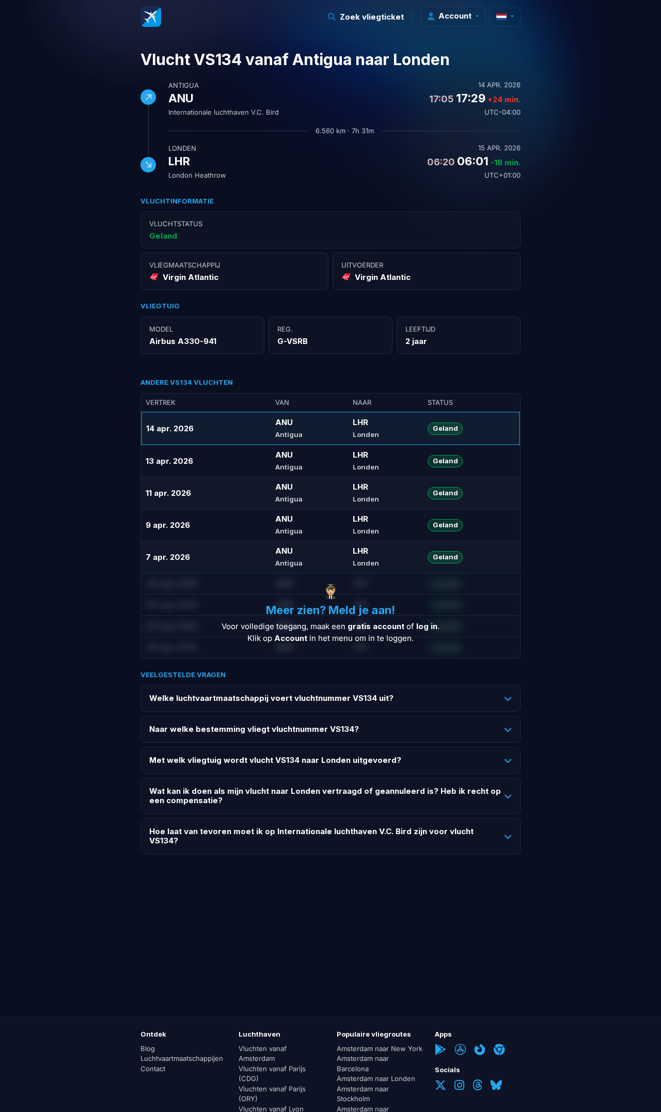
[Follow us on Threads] (477, 1086)
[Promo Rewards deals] (150, 16)
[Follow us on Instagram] (459, 1086)
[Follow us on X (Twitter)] (440, 1086)
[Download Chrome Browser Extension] (499, 1050)
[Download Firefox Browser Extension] (479, 1050)
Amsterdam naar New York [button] (379, 1048)
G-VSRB (292, 341)
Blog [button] (147, 1048)
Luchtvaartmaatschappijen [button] (181, 1058)
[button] (366, 17)
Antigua (183, 85)
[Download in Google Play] (440, 1050)
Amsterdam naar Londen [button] (376, 1078)
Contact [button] (152, 1068)
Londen (182, 148)
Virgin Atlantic (190, 277)
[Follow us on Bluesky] (496, 1086)
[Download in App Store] (460, 1050)
